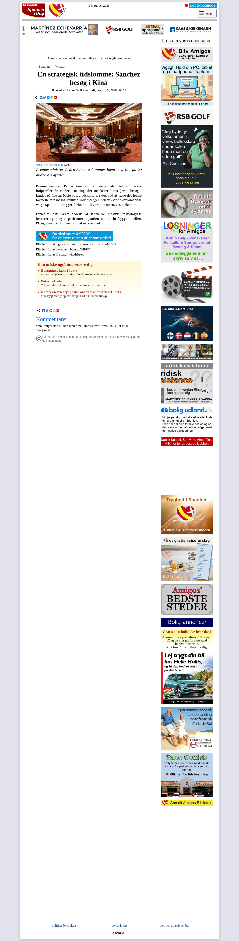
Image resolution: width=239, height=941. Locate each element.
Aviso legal (119, 926)
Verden (60, 66)
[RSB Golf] (86, 29)
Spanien (44, 66)
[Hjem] (33, 10)
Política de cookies (64, 926)
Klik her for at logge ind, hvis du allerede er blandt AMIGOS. (76, 244)
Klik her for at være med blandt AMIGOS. (63, 249)
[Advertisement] (88, 47)
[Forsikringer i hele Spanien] (157, 29)
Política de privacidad (174, 926)
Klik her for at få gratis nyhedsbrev (59, 254)
